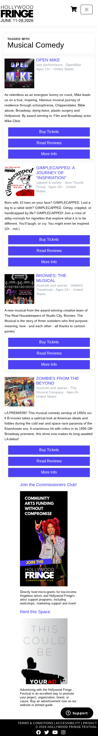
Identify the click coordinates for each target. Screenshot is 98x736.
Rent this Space (35, 611)
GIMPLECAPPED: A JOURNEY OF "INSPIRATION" (55, 172)
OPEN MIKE (48, 60)
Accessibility (68, 723)
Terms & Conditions (35, 723)
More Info (49, 154)
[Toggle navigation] (87, 9)
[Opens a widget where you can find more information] (76, 713)
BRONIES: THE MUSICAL (51, 278)
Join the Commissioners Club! (48, 484)
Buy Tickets (49, 132)
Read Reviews (49, 143)
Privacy (90, 723)
